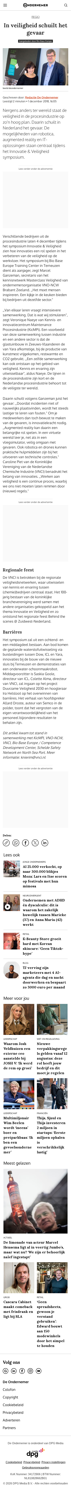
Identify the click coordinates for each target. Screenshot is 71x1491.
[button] (53, 1462)
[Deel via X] (35, 842)
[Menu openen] (5, 5)
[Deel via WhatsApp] (15, 842)
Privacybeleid (31, 1462)
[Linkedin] (14, 1371)
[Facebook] (22, 1371)
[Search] (65, 5)
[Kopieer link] (6, 842)
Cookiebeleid (14, 1462)
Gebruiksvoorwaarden (35, 1467)
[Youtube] (38, 1371)
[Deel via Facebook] (25, 842)
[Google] (5, 1371)
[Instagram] (30, 1371)
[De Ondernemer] (35, 5)
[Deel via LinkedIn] (44, 842)
